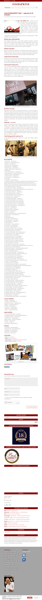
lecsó (14, 560)
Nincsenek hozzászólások (32, 16)
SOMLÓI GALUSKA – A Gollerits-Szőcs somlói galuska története (19, 519)
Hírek (27, 16)
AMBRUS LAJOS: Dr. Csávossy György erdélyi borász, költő (19, 517)
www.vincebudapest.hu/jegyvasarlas (18, 339)
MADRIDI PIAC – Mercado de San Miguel (13, 513)
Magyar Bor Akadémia (7, 562)
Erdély (16, 555)
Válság (15, 569)
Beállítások (36, 597)
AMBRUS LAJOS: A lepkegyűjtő (12, 523)
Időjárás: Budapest (7, 497)
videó (9, 569)
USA (7, 569)
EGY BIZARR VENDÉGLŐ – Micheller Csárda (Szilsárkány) (17, 526)
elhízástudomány (13, 555)
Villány (12, 569)
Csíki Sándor (8, 16)
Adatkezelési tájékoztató (26, 551)
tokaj (5, 569)
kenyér (11, 560)
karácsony (8, 560)
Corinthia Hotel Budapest (12, 338)
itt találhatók (19, 341)
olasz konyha (12, 566)
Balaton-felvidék (14, 551)
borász (22, 16)
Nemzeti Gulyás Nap (7, 566)
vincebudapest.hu (11, 134)
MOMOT (13, 564)
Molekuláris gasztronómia (8, 564)
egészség (6, 555)
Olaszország (16, 566)
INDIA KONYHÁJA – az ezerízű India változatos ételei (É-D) (20, 515)
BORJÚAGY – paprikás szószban (12, 510)
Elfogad (29, 597)
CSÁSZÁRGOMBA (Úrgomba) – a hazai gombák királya (19, 512)
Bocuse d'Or (6, 553)
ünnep (5, 571)
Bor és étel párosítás (18, 16)
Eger (17, 553)
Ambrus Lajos (6, 551)
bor (14, 16)
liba (18, 560)
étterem (18, 569)
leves (16, 560)
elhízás (9, 555)
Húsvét (5, 560)
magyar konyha (13, 562)
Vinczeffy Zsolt (6, 517)
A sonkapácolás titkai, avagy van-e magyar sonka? (16, 524)
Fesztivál (25, 16)
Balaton (10, 551)
